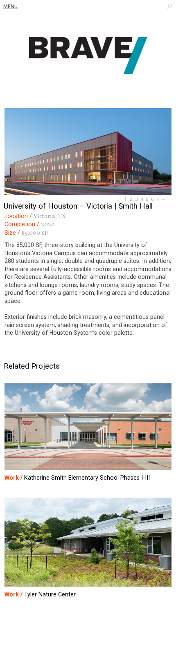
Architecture (88, 55)
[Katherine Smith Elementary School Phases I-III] (88, 427)
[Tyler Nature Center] (88, 543)
